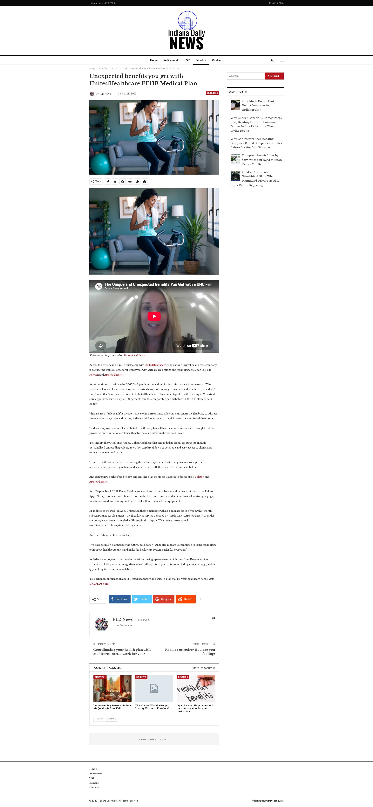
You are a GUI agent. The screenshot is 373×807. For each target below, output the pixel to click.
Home (154, 60)
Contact (217, 60)
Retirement (170, 60)
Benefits (200, 60)
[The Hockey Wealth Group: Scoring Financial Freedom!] (154, 688)
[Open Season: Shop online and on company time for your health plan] (196, 688)
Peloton (94, 374)
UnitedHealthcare (155, 365)
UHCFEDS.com (98, 583)
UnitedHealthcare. (135, 355)
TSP (187, 60)
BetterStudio (276, 800)
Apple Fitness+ (113, 374)
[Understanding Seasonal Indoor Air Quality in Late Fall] (112, 688)
